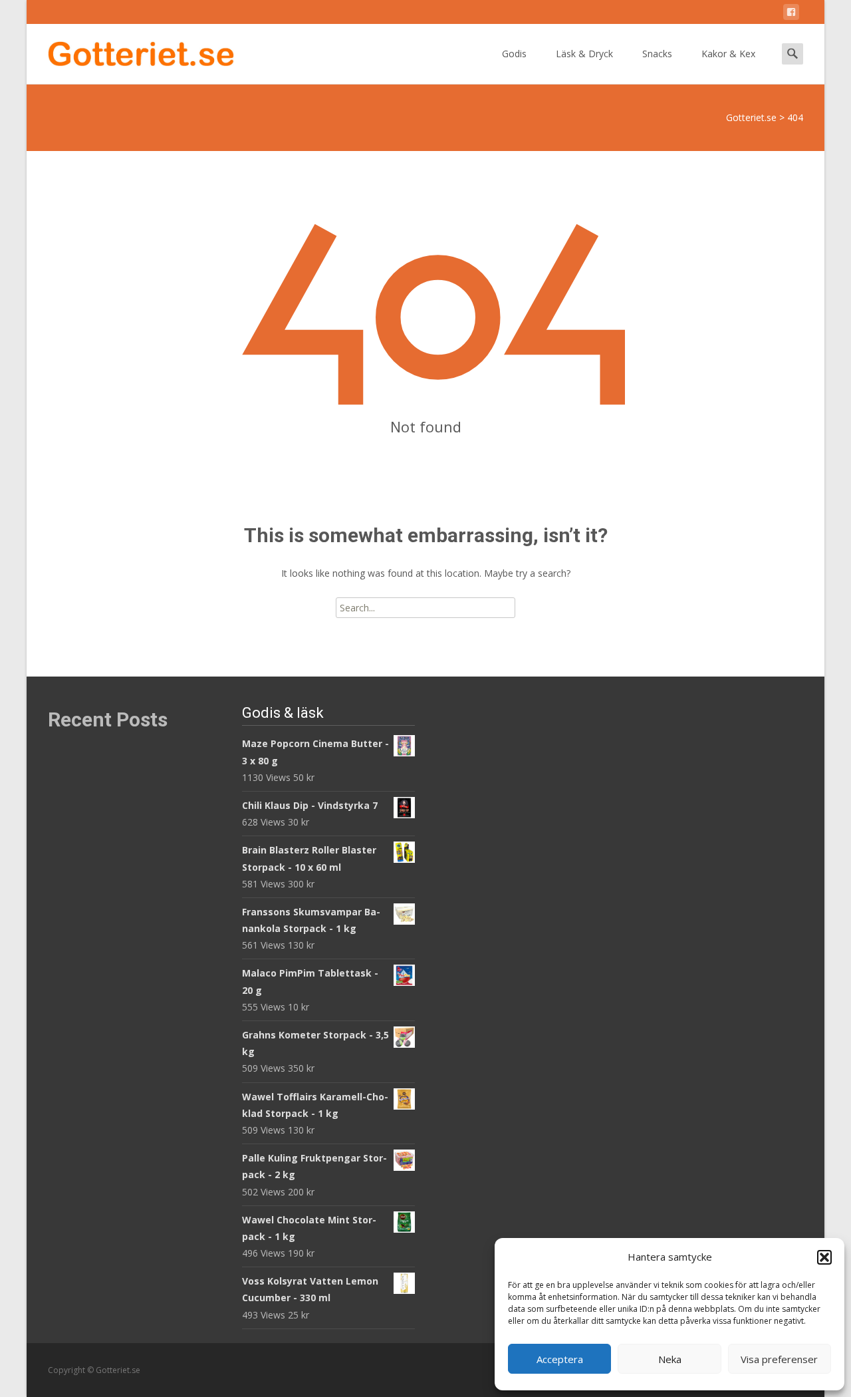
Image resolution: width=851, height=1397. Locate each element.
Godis (514, 53)
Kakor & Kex (728, 53)
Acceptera (560, 1359)
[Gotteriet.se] (130, 50)
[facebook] (791, 14)
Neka (669, 1359)
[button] (824, 1257)
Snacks (657, 53)
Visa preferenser (779, 1359)
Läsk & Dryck (584, 53)
